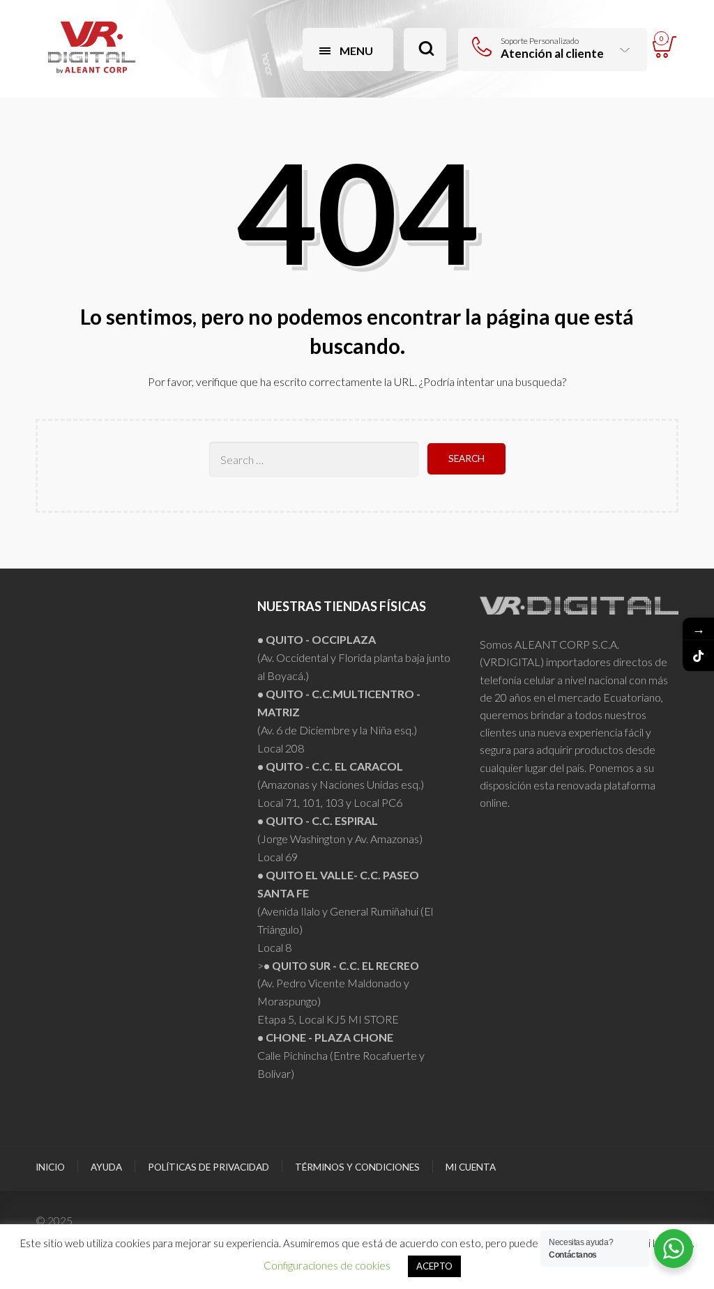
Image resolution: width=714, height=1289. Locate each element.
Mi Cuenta (471, 1167)
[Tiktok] (698, 656)
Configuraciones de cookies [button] (327, 1265)
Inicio (50, 1167)
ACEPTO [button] (434, 1266)
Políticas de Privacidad (208, 1167)
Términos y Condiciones (357, 1167)
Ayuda (106, 1167)
